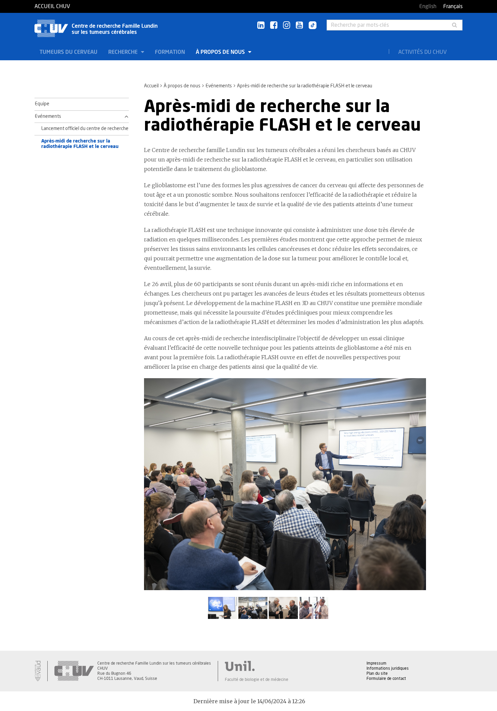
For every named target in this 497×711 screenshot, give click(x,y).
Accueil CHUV (52, 6)
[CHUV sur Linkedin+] (260, 25)
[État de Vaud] (37, 671)
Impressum (376, 663)
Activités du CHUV (422, 52)
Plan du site (377, 673)
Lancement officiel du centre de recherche (84, 128)
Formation (170, 52)
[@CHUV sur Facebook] (273, 25)
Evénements (219, 86)
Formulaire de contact (386, 678)
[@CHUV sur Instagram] (286, 25)
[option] (285, 487)
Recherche (123, 52)
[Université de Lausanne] (256, 666)
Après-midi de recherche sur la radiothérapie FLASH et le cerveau (80, 144)
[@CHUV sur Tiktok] (310, 26)
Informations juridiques (387, 668)
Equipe (42, 104)
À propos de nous (221, 52)
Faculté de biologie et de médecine (256, 679)
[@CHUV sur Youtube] (299, 25)
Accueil (151, 86)
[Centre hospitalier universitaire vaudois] (74, 671)
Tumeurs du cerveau (68, 52)
